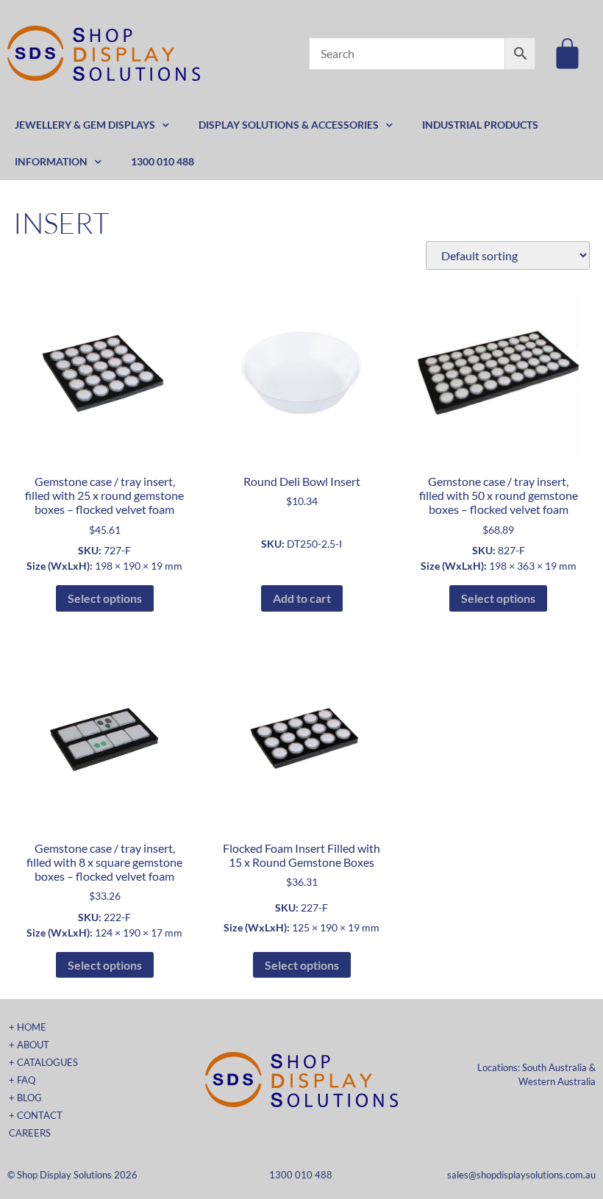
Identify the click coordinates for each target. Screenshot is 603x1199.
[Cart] (567, 53)
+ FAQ (22, 1080)
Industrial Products (480, 124)
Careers (30, 1133)
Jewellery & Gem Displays (85, 124)
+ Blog (25, 1097)
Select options (105, 598)
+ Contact (36, 1115)
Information (51, 161)
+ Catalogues (43, 1062)
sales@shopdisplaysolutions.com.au (521, 1175)
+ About (29, 1045)
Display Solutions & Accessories (289, 124)
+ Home (27, 1027)
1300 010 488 (162, 161)
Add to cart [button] (302, 598)
